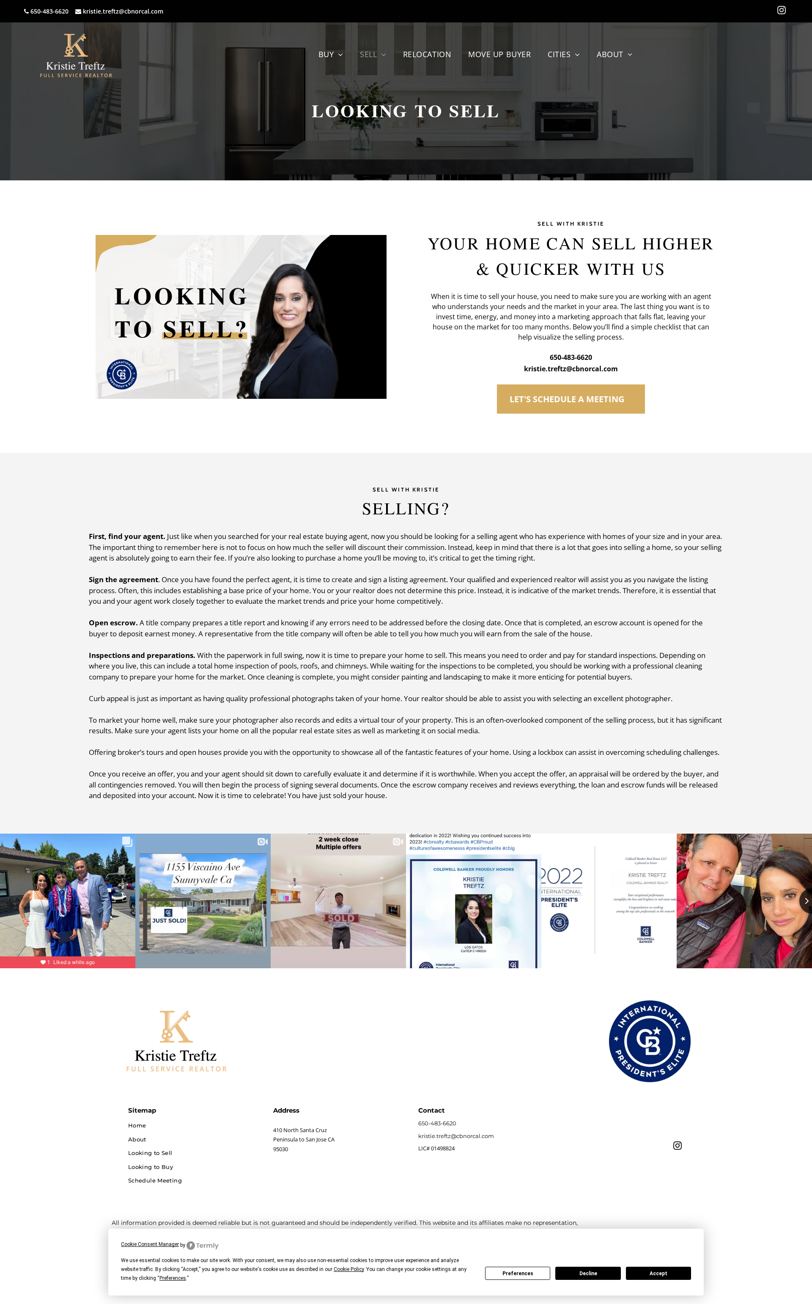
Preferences (517, 1273)
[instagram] (781, 11)
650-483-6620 (49, 11)
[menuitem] (330, 54)
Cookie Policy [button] (349, 1269)
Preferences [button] (172, 1278)
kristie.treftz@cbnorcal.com (123, 11)
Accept (658, 1273)
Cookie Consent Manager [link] (150, 1244)
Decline (588, 1273)
